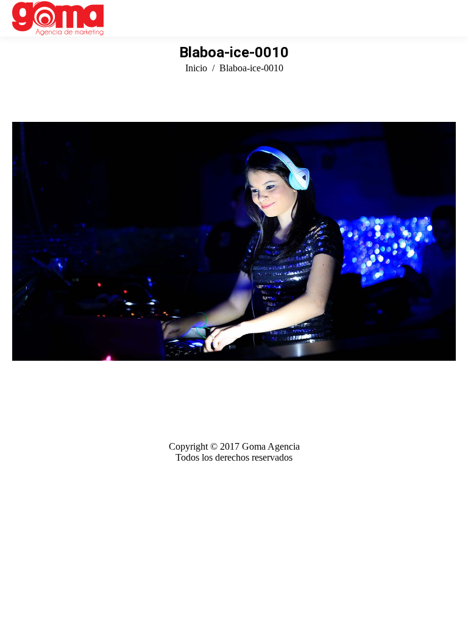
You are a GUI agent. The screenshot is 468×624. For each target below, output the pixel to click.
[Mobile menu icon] (449, 18)
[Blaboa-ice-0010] (234, 241)
